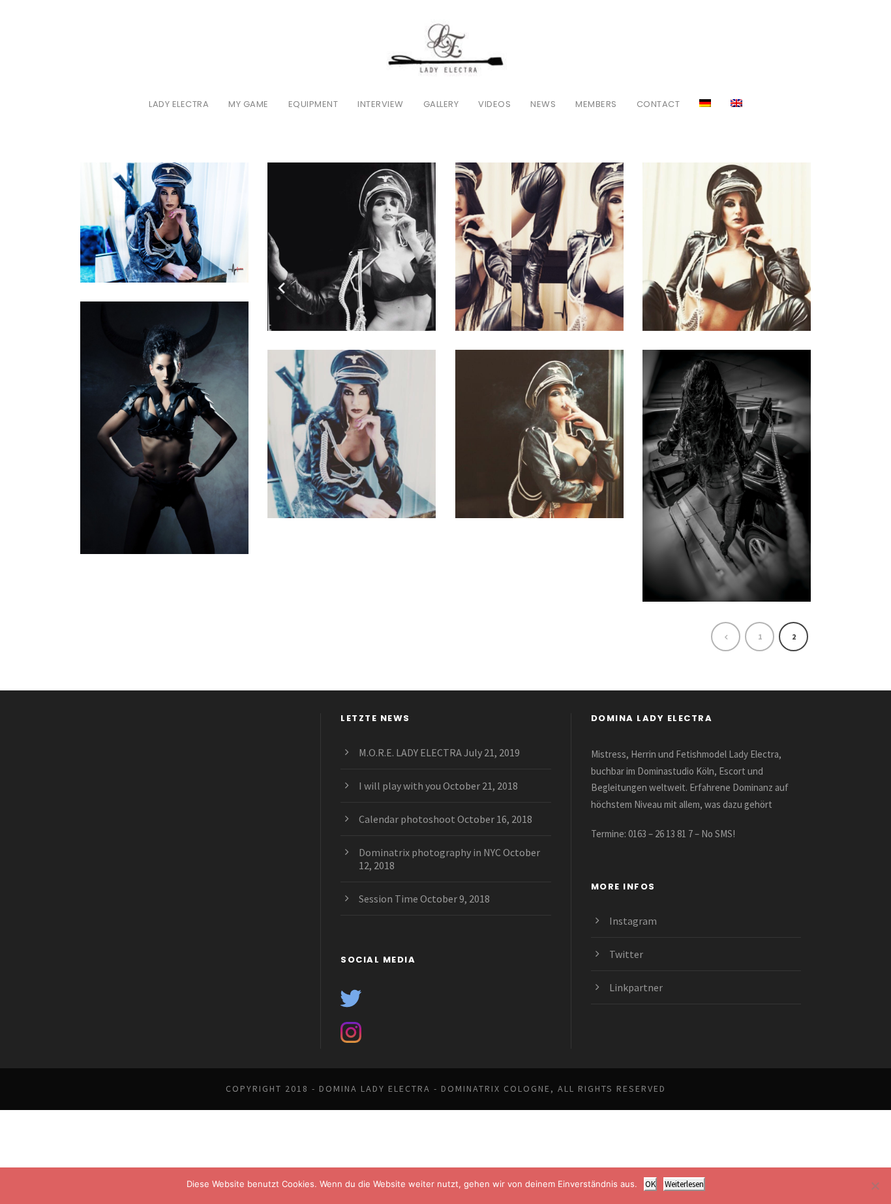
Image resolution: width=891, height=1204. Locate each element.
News (543, 104)
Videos (494, 104)
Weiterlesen (684, 1184)
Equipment (313, 104)
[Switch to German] (705, 110)
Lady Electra (179, 104)
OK (650, 1184)
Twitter (626, 954)
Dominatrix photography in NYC (430, 852)
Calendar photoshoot (407, 819)
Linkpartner (636, 987)
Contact (658, 104)
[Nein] (874, 1185)
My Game (248, 104)
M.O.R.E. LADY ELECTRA (410, 752)
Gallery (441, 104)
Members (596, 104)
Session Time (388, 898)
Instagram (633, 920)
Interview (380, 104)
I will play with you (400, 785)
